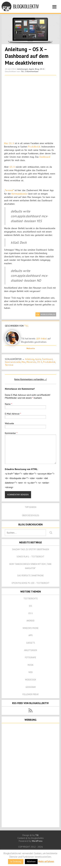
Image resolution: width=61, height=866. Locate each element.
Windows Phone (31, 628)
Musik (31, 665)
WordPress (37, 840)
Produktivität (34, 146)
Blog (37, 69)
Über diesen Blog (30, 515)
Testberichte (30, 598)
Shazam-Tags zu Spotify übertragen (30, 549)
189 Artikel (41, 338)
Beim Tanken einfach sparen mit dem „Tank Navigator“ (30, 566)
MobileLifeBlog (48, 314)
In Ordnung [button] (15, 861)
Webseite (30, 348)
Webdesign (30, 679)
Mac (24, 361)
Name (8, 404)
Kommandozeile (19, 193)
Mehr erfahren (46, 861)
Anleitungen (22, 69)
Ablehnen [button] (31, 861)
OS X (42, 69)
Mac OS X (9, 143)
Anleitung (29, 359)
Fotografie (30, 657)
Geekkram (31, 687)
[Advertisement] (30, 108)
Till (22, 71)
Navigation (55, 7)
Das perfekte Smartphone (30, 575)
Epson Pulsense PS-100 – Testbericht (30, 583)
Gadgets (30, 642)
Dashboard (45, 156)
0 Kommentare (31, 71)
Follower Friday (30, 694)
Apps (30, 635)
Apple (31, 69)
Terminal (9, 190)
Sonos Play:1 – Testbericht (30, 556)
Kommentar (11, 433)
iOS (30, 606)
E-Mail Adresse (13, 413)
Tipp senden (30, 507)
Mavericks (31, 361)
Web (30, 672)
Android (30, 620)
